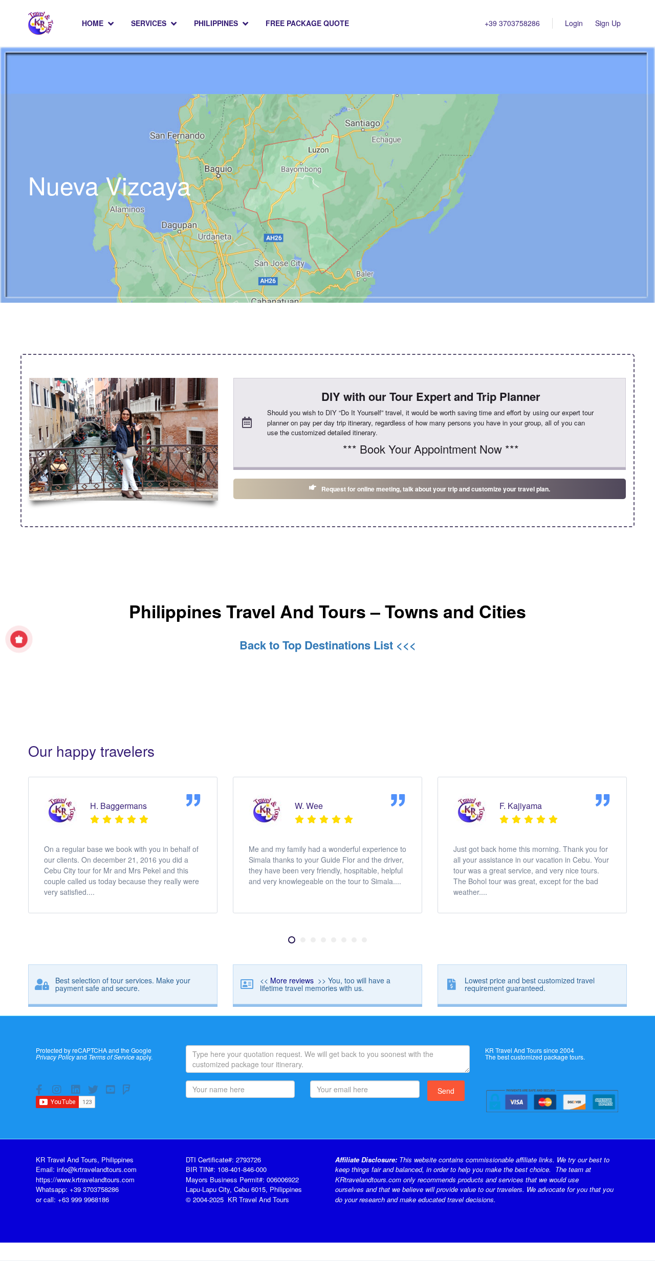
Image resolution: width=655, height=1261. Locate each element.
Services (148, 23)
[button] (291, 939)
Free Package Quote (307, 23)
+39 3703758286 (512, 23)
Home (92, 23)
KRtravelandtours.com (368, 1179)
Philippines (216, 23)
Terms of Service (112, 1056)
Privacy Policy (55, 1056)
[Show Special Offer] (19, 639)
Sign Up (608, 23)
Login (574, 23)
